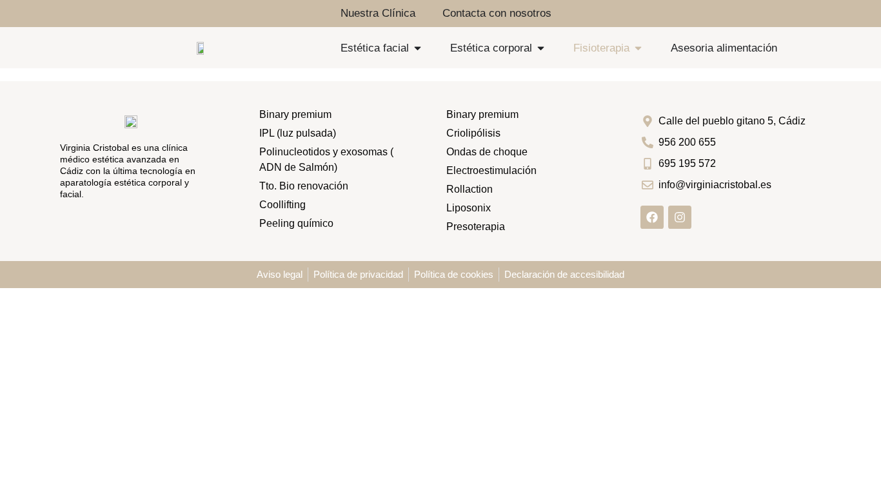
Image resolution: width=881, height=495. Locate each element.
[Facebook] (652, 217)
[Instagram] (679, 217)
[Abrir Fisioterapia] (638, 48)
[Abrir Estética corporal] (540, 48)
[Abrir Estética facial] (417, 48)
